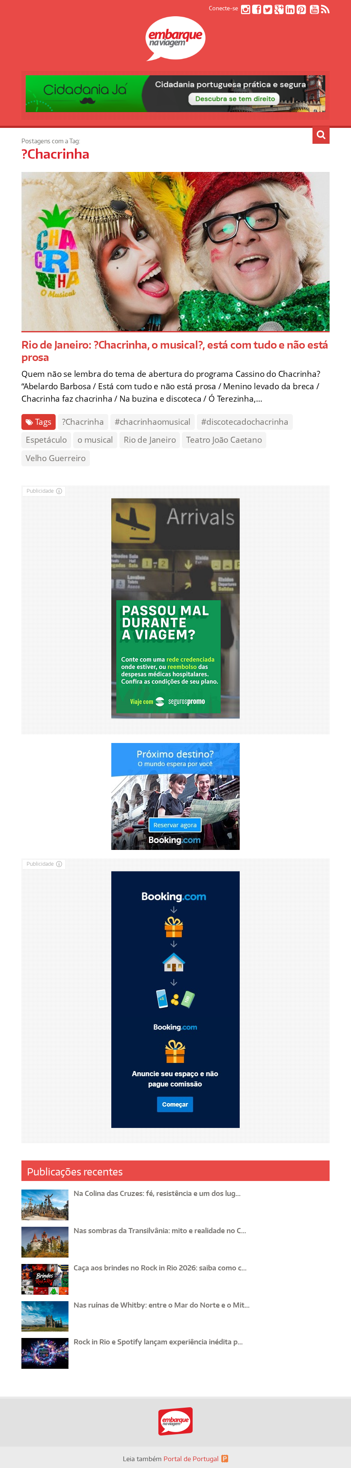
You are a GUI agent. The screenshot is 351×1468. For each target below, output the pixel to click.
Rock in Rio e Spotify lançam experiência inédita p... (158, 1342)
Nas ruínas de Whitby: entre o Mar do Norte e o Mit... (162, 1305)
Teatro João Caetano (224, 439)
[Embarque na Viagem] (175, 56)
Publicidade (40, 491)
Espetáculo (46, 439)
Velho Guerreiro (56, 458)
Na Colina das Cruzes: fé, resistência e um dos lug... (157, 1193)
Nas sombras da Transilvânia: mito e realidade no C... (160, 1230)
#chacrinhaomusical (152, 421)
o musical (95, 439)
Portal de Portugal (191, 1459)
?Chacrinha (83, 421)
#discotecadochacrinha (245, 421)
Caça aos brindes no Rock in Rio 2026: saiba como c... (160, 1268)
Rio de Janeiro (150, 439)
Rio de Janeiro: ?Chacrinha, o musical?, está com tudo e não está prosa (174, 351)
